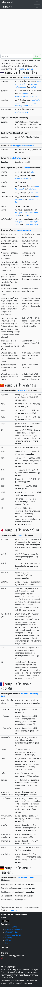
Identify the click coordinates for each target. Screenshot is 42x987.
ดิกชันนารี (7, 6)
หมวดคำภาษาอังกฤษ (13, 929)
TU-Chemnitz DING (24, 877)
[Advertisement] (21, 31)
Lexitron (26, 77)
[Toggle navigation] (37, 2)
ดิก (6, 943)
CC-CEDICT (22, 390)
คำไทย (8, 940)
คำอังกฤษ (9, 937)
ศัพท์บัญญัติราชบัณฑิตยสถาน (22, 145)
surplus (14, 910)
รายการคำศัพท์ (11, 927)
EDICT (21, 535)
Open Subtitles (24, 230)
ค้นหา (37, 56)
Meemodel (7, 2)
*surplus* (21, 69)
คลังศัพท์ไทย (16, 158)
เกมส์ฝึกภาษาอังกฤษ (13, 935)
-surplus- (30, 69)
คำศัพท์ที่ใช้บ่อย (11, 932)
